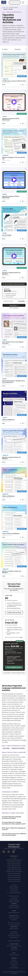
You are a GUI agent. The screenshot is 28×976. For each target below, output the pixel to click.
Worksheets (14, 898)
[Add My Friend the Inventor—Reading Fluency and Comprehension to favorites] (25, 353)
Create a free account (14, 612)
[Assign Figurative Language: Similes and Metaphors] (22, 462)
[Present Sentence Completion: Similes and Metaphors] (20, 576)
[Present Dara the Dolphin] (20, 238)
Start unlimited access (14, 667)
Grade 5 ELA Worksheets (14, 881)
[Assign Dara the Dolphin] (22, 239)
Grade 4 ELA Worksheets (14, 879)
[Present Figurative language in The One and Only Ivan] (20, 162)
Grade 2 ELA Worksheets (14, 875)
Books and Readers (14, 901)
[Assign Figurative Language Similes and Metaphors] (22, 277)
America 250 (14, 949)
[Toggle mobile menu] (23, 2)
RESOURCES (14, 926)
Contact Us (14, 965)
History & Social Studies (14, 940)
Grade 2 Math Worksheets (14, 863)
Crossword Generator (14, 924)
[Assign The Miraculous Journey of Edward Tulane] (22, 84)
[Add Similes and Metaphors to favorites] (25, 392)
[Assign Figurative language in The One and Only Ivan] (22, 162)
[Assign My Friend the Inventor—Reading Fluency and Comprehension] (22, 386)
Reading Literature (13, 7)
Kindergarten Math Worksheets (14, 860)
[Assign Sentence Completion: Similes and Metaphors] (22, 576)
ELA (7, 7)
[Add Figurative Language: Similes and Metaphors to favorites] (25, 429)
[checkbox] (25, 84)
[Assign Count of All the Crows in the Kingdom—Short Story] (22, 347)
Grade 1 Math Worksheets (14, 862)
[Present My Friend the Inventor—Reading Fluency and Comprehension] (20, 386)
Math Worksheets (14, 887)
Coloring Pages (14, 891)
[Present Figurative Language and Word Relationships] (20, 123)
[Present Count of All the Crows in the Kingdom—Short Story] (20, 347)
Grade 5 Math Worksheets (14, 869)
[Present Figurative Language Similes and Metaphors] (20, 277)
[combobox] (15, 2)
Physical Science (14, 933)
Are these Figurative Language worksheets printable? (11, 817)
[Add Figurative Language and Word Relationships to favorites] (25, 91)
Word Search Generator (14, 923)
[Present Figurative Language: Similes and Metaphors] (20, 462)
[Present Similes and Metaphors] (20, 423)
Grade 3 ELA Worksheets (14, 877)
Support (14, 960)
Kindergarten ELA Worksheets (14, 871)
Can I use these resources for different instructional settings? (14, 834)
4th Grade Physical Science (14, 946)
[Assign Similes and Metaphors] (22, 423)
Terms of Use (14, 962)
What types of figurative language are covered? (14, 828)
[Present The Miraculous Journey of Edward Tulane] (20, 84)
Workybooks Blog (14, 955)
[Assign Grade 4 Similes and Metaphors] (22, 537)
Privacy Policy (14, 963)
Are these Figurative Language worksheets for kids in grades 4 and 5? (14, 823)
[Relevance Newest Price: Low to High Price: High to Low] (20, 49)
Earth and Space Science (14, 935)
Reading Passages (14, 900)
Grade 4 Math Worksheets (14, 867)
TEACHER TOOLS (14, 915)
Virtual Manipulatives (14, 917)
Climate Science (14, 937)
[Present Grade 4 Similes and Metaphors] (20, 537)
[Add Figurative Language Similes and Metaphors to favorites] (25, 245)
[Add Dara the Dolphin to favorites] (25, 207)
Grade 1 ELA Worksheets (14, 873)
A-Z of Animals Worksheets (14, 892)
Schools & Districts (14, 967)
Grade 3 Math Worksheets (14, 865)
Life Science (14, 931)
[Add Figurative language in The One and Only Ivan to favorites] (25, 130)
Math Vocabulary (14, 928)
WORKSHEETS (14, 856)
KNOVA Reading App (14, 912)
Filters (5, 49)
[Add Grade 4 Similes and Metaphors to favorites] (25, 506)
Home (3, 7)
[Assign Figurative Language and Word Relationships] (22, 123)
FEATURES (14, 947)
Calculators (14, 919)
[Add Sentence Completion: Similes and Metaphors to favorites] (25, 543)
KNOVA (14, 910)
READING (14, 903)
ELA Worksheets (14, 889)
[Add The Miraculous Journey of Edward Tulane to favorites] (25, 53)
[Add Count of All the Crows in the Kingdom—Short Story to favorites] (25, 314)
